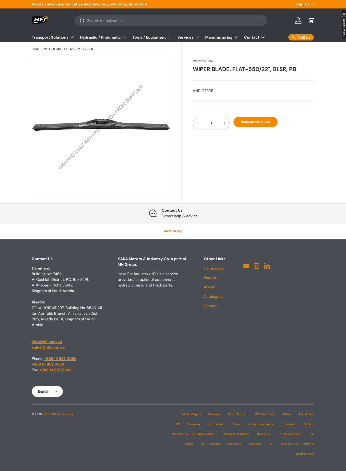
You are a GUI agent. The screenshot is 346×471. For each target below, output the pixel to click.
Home (36, 49)
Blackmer (214, 414)
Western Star (203, 61)
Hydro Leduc (215, 424)
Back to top (173, 231)
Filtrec (287, 414)
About (209, 287)
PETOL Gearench (290, 434)
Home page (214, 268)
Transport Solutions (50, 37)
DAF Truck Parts (265, 414)
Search (210, 277)
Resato (188, 444)
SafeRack (255, 444)
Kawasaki (289, 424)
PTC (311, 434)
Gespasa (194, 424)
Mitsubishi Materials (236, 434)
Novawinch (264, 434)
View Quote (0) (344, 24)
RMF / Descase (210, 444)
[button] (311, 20)
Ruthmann (234, 444)
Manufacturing (219, 37)
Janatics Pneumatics (261, 424)
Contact (251, 37)
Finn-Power (306, 414)
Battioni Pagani (191, 414)
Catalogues (213, 296)
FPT (178, 424)
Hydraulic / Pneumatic (100, 37)
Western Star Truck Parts (297, 444)
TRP (270, 444)
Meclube (308, 424)
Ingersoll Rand (304, 454)
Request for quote (255, 122)
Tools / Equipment (149, 37)
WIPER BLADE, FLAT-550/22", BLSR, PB (68, 49)
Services (185, 37)
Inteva (236, 424)
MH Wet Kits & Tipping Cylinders (193, 434)
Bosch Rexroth (237, 414)
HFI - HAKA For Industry (58, 414)
